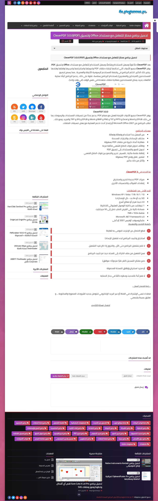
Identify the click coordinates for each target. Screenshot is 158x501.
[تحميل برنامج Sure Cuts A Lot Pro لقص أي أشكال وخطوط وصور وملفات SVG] (79, 470)
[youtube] (30, 3)
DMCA (87, 2)
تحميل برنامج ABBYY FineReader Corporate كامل (23, 260)
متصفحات (91, 25)
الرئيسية (146, 2)
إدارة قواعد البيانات (140, 422)
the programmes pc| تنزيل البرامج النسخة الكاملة (114, 497)
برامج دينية (123, 438)
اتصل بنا (130, 2)
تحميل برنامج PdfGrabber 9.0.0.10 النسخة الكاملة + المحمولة (23, 234)
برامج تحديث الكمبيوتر (139, 433)
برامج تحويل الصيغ (41, 433)
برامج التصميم (64, 25)
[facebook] (15, 3)
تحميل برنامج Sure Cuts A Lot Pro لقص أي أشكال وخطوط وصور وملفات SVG (79, 485)
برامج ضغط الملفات (105, 438)
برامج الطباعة (93, 428)
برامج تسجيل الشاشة (20, 433)
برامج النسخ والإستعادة (35, 428)
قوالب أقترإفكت (107, 25)
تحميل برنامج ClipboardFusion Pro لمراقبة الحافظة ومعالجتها (123, 477)
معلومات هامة (135, 25)
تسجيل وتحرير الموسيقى (64, 438)
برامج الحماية (121, 25)
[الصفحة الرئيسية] (147, 25)
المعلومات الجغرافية (78, 422)
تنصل (94, 2)
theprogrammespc (94, 490)
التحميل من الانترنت (100, 422)
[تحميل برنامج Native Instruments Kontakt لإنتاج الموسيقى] (146, 462)
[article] (77, 346)
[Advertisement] (52, 13)
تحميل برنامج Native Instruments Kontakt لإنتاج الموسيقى (122, 464)
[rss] (23, 3)
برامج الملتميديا (56, 428)
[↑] (79, 494)
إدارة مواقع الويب (120, 422)
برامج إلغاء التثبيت (75, 428)
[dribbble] (27, 3)
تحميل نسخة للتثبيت (100, 305)
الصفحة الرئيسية (112, 41)
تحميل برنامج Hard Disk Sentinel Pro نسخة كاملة (22, 208)
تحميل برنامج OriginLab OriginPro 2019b (23, 221)
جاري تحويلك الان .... (43, 477)
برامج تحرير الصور (118, 433)
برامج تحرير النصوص (98, 433)
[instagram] (38, 3)
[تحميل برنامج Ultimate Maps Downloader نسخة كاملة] (43, 245)
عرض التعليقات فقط (78, 376)
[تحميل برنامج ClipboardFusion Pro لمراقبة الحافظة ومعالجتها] (146, 476)
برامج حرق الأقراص (140, 438)
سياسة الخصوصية (119, 2)
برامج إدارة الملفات (30, 25)
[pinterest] (34, 3)
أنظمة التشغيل (48, 25)
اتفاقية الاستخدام (104, 2)
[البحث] (9, 3)
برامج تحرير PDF (97, 41)
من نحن (138, 2)
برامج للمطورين (85, 438)
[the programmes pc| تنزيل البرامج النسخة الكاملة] (133, 12)
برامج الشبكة (125, 428)
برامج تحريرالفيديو (60, 433)
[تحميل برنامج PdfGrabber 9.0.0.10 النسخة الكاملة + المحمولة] (43, 232)
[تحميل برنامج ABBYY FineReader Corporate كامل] (43, 258)
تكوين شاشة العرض (42, 438)
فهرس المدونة (44, 465)
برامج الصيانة (80, 25)
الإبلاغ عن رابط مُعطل (42, 471)
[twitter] (19, 3)
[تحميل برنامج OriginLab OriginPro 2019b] (43, 219)
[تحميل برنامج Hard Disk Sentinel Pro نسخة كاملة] (43, 206)
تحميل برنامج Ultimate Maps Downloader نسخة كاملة (25, 247)
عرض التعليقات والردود (59, 376)
